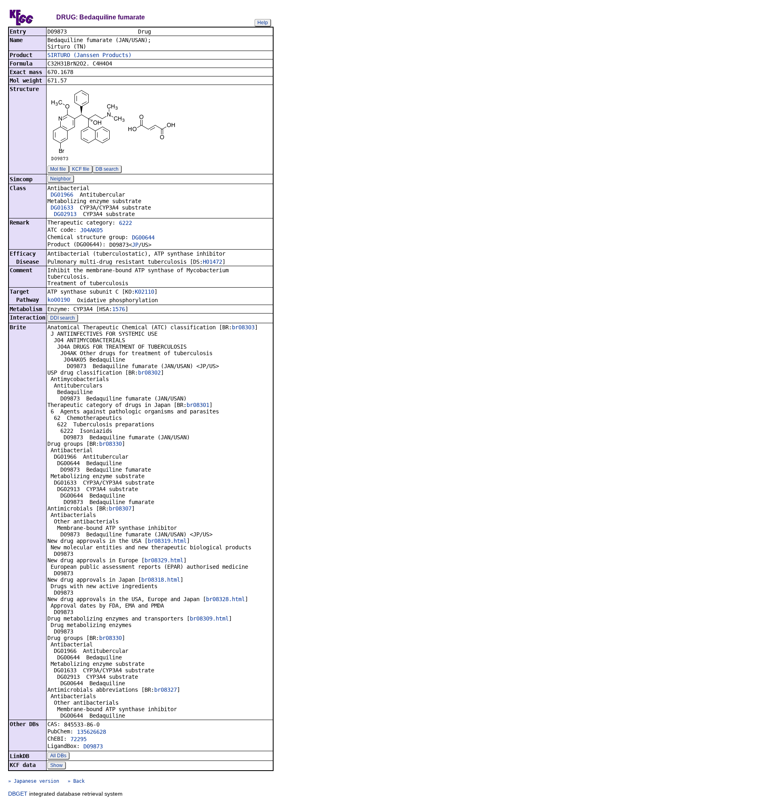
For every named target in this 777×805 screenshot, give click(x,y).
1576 (118, 309)
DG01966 (62, 194)
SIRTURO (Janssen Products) (89, 55)
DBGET (18, 793)
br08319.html (167, 541)
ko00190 (58, 300)
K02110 (144, 291)
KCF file (80, 169)
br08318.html (160, 579)
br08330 (110, 444)
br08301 (198, 405)
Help (262, 22)
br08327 (165, 689)
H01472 (212, 261)
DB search (107, 169)
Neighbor (60, 179)
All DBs (58, 755)
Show (56, 765)
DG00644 (143, 237)
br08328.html (225, 599)
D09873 (93, 746)
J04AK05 (91, 230)
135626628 (91, 732)
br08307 (120, 508)
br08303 (243, 327)
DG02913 (65, 214)
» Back (76, 781)
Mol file (58, 169)
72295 (78, 739)
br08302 (149, 372)
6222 (125, 223)
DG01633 (62, 207)
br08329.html (163, 560)
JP (135, 244)
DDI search (62, 318)
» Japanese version (33, 781)
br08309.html (209, 618)
